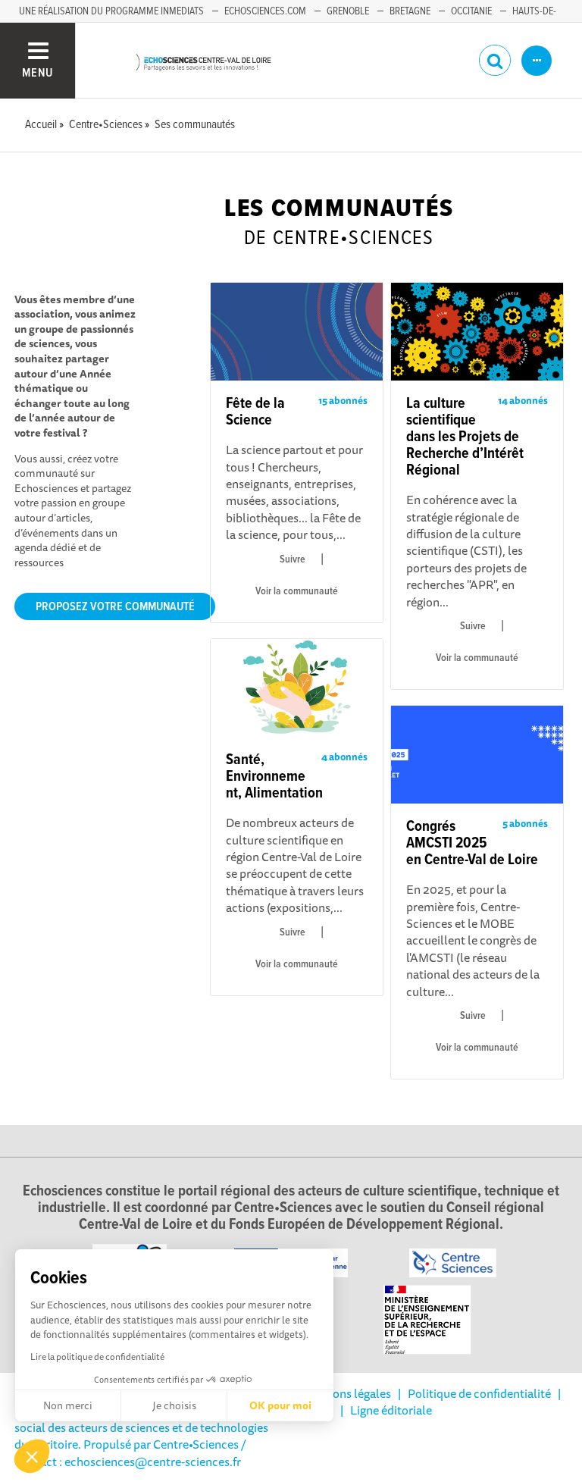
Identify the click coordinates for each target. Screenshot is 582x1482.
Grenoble (348, 11)
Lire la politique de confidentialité (97, 1356)
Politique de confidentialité (479, 1393)
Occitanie (471, 11)
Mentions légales (346, 1393)
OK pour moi (280, 1405)
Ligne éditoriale (391, 1410)
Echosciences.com (265, 11)
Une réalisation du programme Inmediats (111, 11)
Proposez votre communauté (115, 607)
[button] (32, 1456)
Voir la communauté (296, 591)
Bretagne (410, 11)
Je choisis (174, 1405)
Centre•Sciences (196, 1444)
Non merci (67, 1405)
